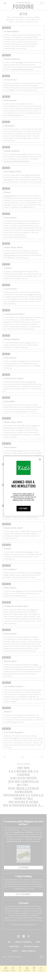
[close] (40, 459)
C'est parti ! (23, 508)
